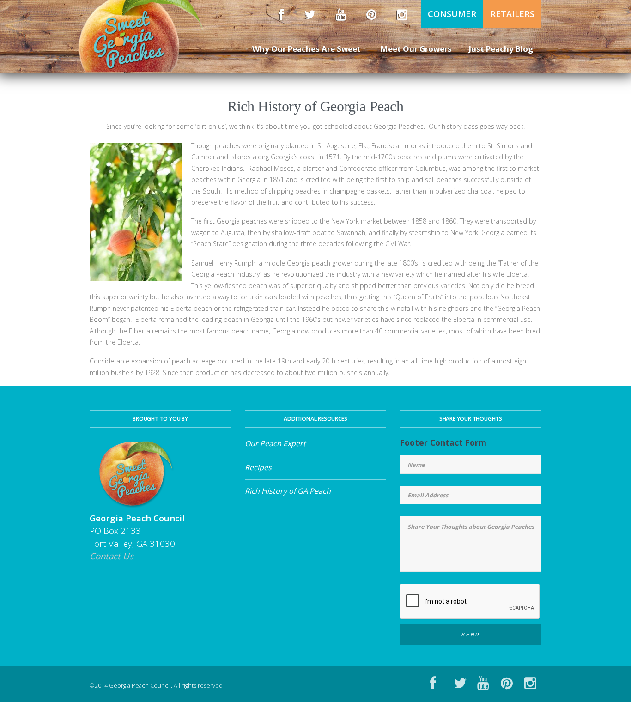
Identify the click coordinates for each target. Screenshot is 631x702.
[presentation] (470, 602)
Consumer (452, 13)
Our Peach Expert (275, 443)
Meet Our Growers (416, 48)
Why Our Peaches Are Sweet (306, 48)
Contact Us (111, 556)
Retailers (512, 13)
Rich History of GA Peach (288, 491)
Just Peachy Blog (501, 48)
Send (470, 634)
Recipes (258, 467)
